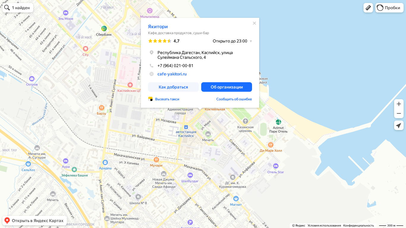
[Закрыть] (254, 23)
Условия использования (324, 225)
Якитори (158, 26)
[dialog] (200, 63)
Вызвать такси (167, 99)
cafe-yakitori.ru (172, 74)
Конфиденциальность (358, 225)
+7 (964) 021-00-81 (175, 65)
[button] (368, 7)
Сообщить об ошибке (234, 99)
